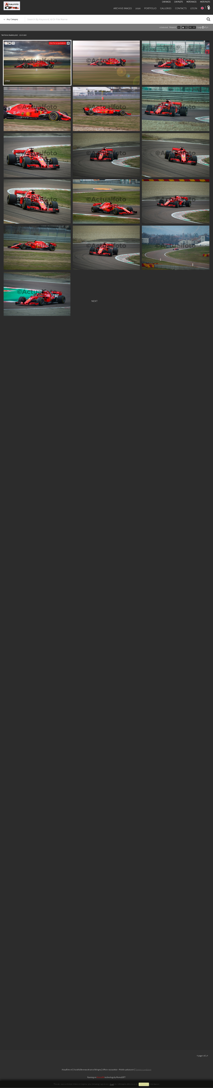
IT (209, 8)
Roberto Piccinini (35, 6)
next (94, 301)
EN (202, 8)
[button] (205, 1076)
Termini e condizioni (143, 1070)
